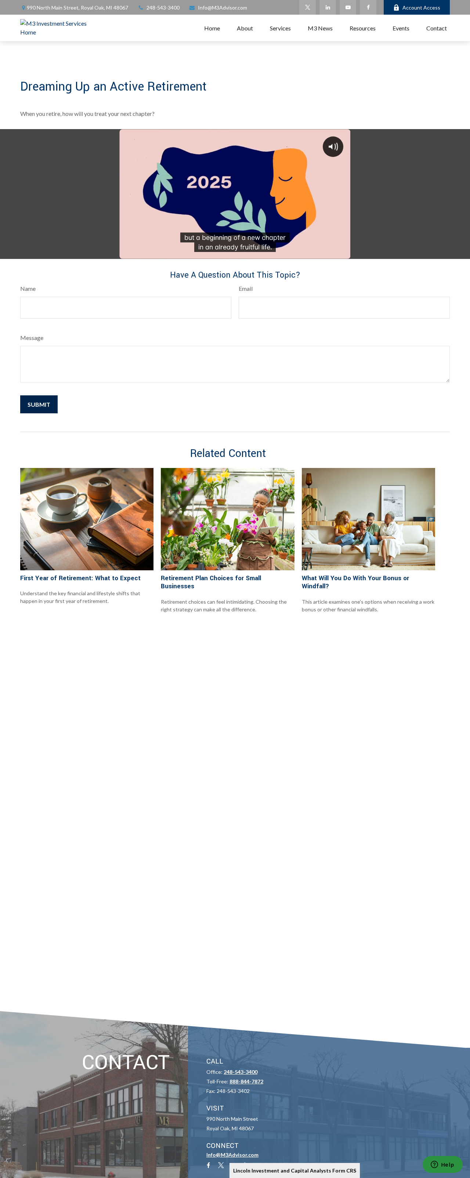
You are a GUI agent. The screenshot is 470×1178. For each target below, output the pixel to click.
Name (28, 288)
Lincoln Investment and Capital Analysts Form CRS (294, 1170)
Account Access (421, 7)
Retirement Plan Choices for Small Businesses (211, 582)
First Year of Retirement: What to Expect (80, 578)
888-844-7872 (246, 1081)
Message (31, 337)
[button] (212, 28)
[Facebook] (368, 7)
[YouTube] (348, 7)
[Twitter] (307, 7)
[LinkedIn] (327, 7)
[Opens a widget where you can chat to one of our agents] (442, 1165)
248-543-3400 (163, 7)
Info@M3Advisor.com (222, 7)
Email (246, 288)
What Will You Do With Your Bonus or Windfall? (355, 582)
